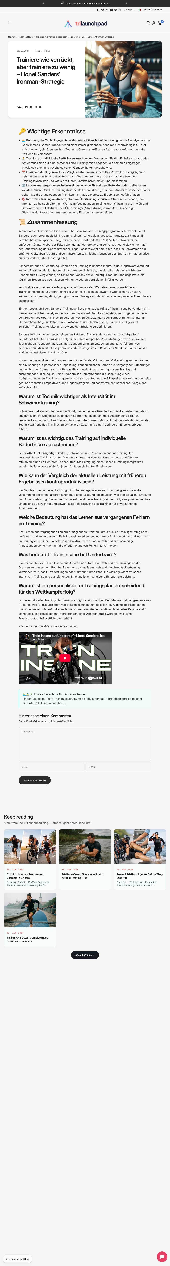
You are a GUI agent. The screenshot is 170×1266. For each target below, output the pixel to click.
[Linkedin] (120, 10)
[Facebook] (98, 10)
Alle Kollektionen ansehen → (48, 703)
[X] (102, 10)
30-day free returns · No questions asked (87, 3)
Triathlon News (25, 37)
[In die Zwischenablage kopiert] (40, 107)
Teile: (19, 107)
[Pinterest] (115, 10)
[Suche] (148, 23)
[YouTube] (111, 10)
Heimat (11, 37)
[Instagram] (107, 10)
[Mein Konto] (154, 23)
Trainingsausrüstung (67, 698)
